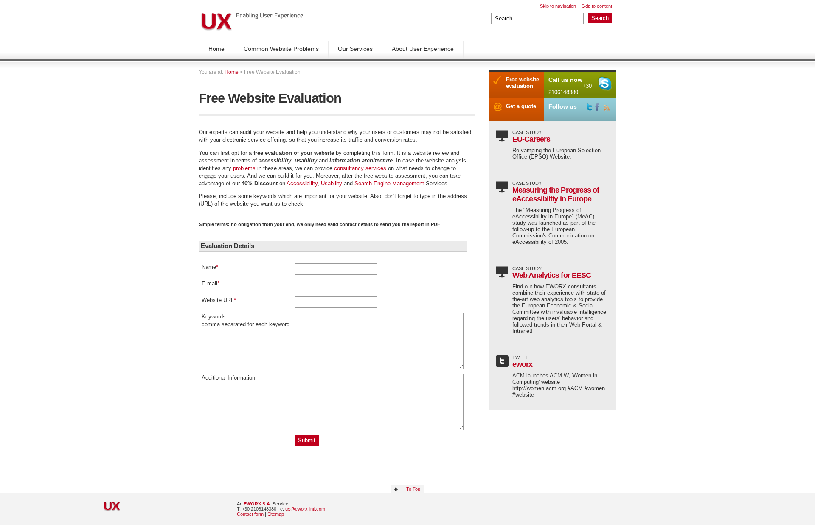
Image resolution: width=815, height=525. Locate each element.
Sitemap (275, 514)
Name (210, 267)
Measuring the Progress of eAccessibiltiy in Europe (555, 194)
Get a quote (521, 106)
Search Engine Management (389, 183)
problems (245, 168)
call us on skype (605, 83)
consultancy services (360, 168)
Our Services (355, 48)
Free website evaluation (522, 82)
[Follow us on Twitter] (591, 107)
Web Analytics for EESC (551, 275)
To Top (413, 488)
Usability (332, 183)
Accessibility (302, 183)
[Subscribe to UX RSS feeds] (608, 107)
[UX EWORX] (252, 22)
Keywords (214, 316)
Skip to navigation (558, 5)
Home (216, 48)
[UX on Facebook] (599, 107)
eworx (522, 364)
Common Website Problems (281, 48)
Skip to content (597, 5)
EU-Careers (531, 139)
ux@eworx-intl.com (305, 508)
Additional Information (228, 377)
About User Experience (423, 48)
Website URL (219, 300)
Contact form (250, 514)
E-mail (210, 283)
